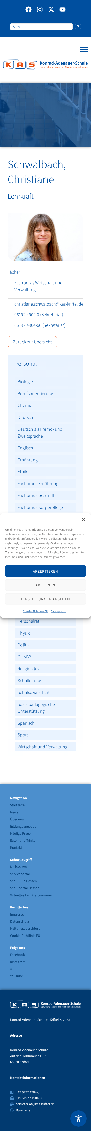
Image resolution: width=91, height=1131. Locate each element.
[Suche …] (41, 26)
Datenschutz (58, 611)
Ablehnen (45, 584)
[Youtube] (62, 9)
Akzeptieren (45, 571)
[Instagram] (39, 9)
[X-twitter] (51, 9)
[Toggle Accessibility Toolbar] (78, 1118)
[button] (83, 519)
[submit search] (78, 26)
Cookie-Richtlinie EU (35, 611)
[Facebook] (28, 9)
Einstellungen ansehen (45, 598)
